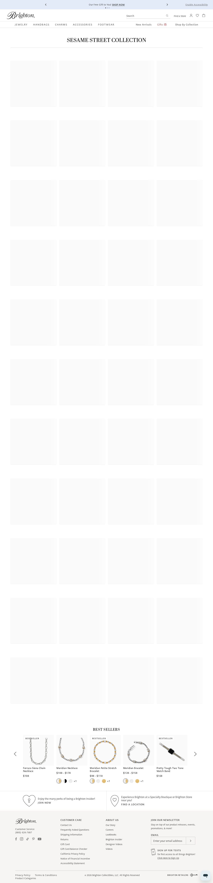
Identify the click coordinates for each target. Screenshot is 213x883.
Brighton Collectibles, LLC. (105, 875)
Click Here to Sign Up (168, 858)
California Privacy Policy (73, 853)
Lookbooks (111, 834)
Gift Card (65, 844)
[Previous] (46, 4)
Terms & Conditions (46, 875)
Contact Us (66, 825)
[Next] (167, 4)
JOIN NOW (44, 802)
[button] (22, 24)
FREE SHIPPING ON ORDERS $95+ (146, 4)
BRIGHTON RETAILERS (177, 875)
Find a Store (180, 16)
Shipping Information (71, 834)
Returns (64, 839)
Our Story (110, 825)
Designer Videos (114, 844)
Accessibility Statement (73, 863)
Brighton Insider (114, 839)
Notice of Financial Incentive (75, 858)
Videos (109, 849)
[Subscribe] (190, 841)
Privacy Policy (22, 875)
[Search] (167, 16)
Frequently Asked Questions (75, 829)
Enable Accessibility (197, 4)
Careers (110, 829)
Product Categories (25, 878)
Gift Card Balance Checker (74, 849)
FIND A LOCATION (133, 804)
